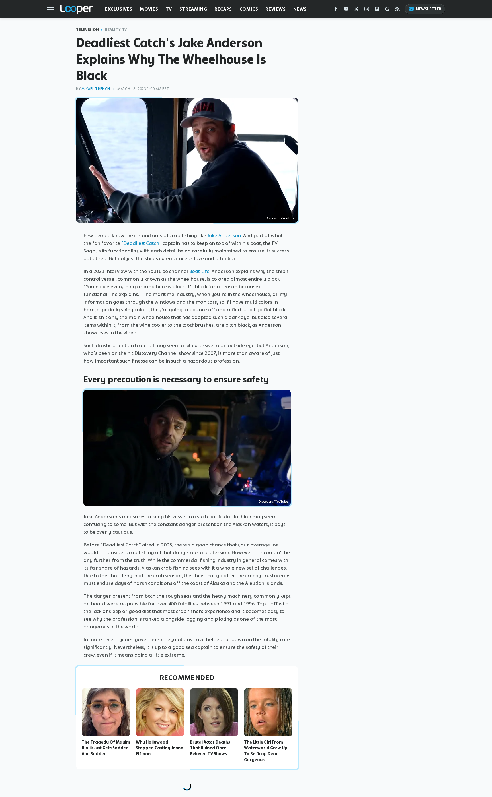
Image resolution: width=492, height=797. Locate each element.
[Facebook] (336, 10)
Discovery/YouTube (280, 218)
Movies (149, 9)
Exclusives (118, 9)
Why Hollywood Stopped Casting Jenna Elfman (159, 748)
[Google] (387, 10)
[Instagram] (367, 10)
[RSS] (397, 10)
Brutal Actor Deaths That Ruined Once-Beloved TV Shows (210, 748)
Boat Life (199, 271)
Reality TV (116, 30)
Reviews (275, 9)
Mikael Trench (95, 88)
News (300, 9)
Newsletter (429, 9)
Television (87, 30)
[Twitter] (356, 10)
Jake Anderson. (224, 235)
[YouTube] (346, 10)
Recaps (223, 9)
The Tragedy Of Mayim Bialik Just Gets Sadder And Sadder (106, 748)
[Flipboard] (377, 10)
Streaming (193, 9)
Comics (248, 9)
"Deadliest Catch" (141, 243)
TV (169, 9)
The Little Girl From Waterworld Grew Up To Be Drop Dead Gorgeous (266, 751)
